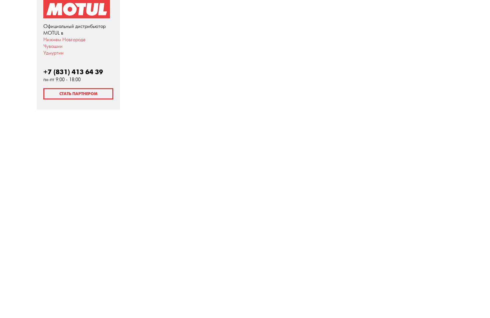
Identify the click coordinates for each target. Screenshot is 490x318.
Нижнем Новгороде (64, 40)
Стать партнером (78, 93)
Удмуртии (53, 53)
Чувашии (53, 46)
